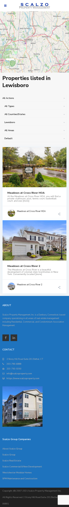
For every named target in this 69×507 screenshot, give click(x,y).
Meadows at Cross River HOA (26, 193)
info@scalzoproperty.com (19, 373)
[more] (26, 200)
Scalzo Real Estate (11, 460)
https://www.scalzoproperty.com (23, 378)
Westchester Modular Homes (17, 472)
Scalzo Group (8, 454)
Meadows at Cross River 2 (23, 266)
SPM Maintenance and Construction (19, 478)
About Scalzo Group (12, 448)
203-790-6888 (14, 364)
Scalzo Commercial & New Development (22, 466)
